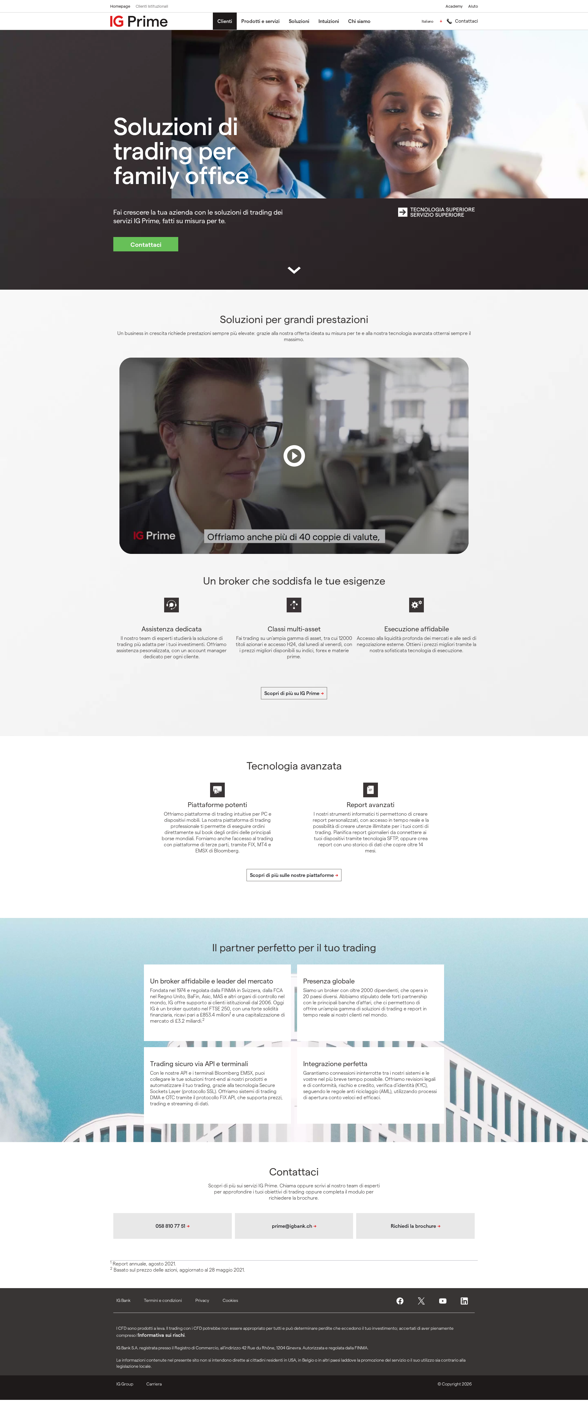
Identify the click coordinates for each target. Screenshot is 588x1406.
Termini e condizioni (163, 1300)
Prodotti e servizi (260, 21)
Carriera (154, 1383)
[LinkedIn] (466, 1300)
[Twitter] (423, 1300)
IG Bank (123, 1300)
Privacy (202, 1300)
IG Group (124, 1383)
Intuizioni (328, 21)
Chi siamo (359, 21)
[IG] (139, 21)
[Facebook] (401, 1300)
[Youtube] (444, 1300)
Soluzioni (299, 21)
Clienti (224, 21)
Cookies (230, 1300)
